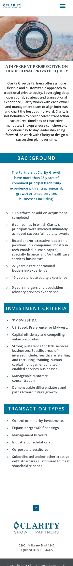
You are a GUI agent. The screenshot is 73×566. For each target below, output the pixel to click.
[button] (62, 6)
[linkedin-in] (36, 508)
